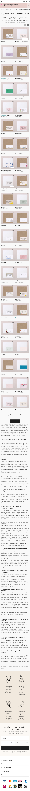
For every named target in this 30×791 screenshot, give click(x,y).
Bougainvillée (18, 170)
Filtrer (16, 421)
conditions (9, 752)
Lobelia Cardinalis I (5, 188)
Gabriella (17, 152)
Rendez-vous (18, 280)
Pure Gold (17, 225)
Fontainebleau (18, 78)
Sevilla (2, 336)
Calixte (22, 317)
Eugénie (8, 317)
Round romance (4, 409)
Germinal (8, 115)
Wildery (2, 152)
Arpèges (3, 41)
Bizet (16, 244)
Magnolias (17, 299)
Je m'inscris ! (15, 748)
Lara (2, 372)
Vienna (2, 170)
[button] (28, 5)
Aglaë (7, 78)
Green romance (18, 207)
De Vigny (3, 299)
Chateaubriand (18, 115)
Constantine (18, 60)
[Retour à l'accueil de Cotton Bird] (5, 2)
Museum (17, 41)
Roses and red (18, 391)
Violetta (2, 60)
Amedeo (3, 133)
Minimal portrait (18, 409)
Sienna (2, 280)
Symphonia (17, 336)
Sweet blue (3, 262)
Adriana (17, 188)
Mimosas (3, 207)
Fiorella (2, 244)
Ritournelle (3, 225)
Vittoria (16, 354)
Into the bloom (18, 133)
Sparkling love (18, 262)
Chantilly (17, 372)
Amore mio (3, 96)
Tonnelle (22, 96)
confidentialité (22, 751)
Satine (2, 391)
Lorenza (3, 354)
